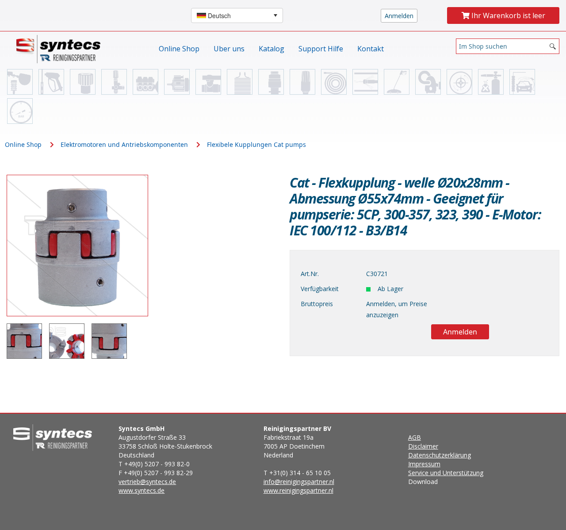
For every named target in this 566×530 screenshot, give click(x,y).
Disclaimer (423, 446)
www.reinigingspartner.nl (298, 490)
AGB (414, 437)
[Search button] (552, 46)
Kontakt (370, 49)
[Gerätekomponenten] (20, 111)
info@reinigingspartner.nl (299, 481)
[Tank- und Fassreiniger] (459, 82)
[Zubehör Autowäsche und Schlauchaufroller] (522, 82)
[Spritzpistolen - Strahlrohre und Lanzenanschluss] (51, 82)
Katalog (271, 49)
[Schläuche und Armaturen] (334, 82)
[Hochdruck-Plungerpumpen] (145, 82)
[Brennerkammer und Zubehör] (239, 82)
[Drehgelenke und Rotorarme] (271, 82)
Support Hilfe (320, 49)
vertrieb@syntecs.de (147, 481)
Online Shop (179, 49)
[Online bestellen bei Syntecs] (60, 48)
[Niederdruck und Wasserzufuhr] (20, 82)
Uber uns (229, 49)
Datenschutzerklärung (439, 455)
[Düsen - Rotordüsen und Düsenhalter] (302, 82)
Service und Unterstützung (445, 473)
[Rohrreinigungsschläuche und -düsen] (365, 82)
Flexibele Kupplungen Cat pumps (256, 144)
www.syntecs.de (141, 490)
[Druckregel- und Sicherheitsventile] (114, 82)
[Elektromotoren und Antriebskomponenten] (177, 82)
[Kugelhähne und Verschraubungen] (208, 82)
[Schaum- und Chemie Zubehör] (491, 82)
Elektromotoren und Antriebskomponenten (124, 144)
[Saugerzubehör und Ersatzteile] (428, 82)
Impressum (424, 464)
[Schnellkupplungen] (83, 82)
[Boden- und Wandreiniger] (396, 82)
